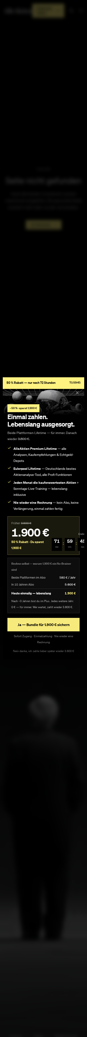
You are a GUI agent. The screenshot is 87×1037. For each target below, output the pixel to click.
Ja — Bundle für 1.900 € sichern (44, 624)
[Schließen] (77, 392)
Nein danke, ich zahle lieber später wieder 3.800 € (43, 651)
